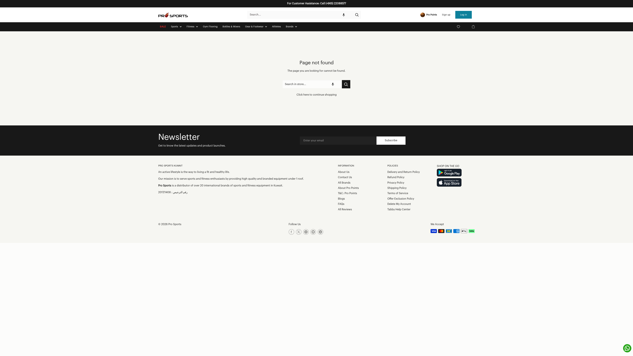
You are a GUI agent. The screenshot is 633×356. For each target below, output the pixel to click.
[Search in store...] (346, 84)
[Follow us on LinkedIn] (320, 232)
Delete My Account (399, 204)
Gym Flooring (210, 27)
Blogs (341, 198)
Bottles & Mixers (231, 27)
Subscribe (391, 140)
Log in (463, 15)
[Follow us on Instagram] (306, 232)
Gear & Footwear (254, 27)
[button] (344, 15)
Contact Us (345, 177)
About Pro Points (348, 188)
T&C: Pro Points (347, 193)
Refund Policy (395, 177)
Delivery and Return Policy (403, 172)
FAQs (341, 204)
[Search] (357, 15)
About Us (343, 172)
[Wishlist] (458, 26)
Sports (174, 27)
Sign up (446, 15)
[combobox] (300, 15)
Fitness (190, 27)
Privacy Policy (395, 182)
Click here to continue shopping (317, 94)
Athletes (276, 27)
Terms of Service (397, 193)
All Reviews (345, 209)
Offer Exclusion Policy (400, 198)
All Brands (344, 182)
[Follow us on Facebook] (291, 232)
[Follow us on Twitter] (298, 232)
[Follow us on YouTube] (313, 232)
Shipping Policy (397, 188)
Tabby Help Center (398, 209)
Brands (289, 27)
